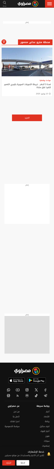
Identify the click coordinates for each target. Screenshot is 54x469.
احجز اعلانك (15, 421)
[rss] (18, 395)
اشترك (8, 463)
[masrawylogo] (27, 371)
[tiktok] (36, 395)
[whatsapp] (8, 390)
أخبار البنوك (45, 431)
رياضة (47, 421)
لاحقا (23, 463)
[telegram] (45, 395)
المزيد (27, 118)
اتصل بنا (16, 416)
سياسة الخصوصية (12, 426)
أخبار (48, 411)
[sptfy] (27, 395)
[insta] (27, 390)
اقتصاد (47, 416)
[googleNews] (8, 395)
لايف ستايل (45, 426)
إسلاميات (46, 446)
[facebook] (45, 390)
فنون (47, 436)
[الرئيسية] (28, 4)
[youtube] (18, 390)
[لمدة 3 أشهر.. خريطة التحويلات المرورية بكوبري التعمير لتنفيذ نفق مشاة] (27, 62)
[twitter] (36, 390)
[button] (49, 4)
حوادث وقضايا (45, 80)
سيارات (47, 441)
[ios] (16, 380)
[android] (37, 380)
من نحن (17, 411)
